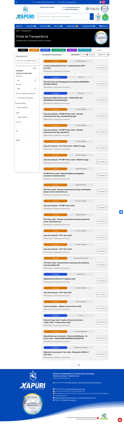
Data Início (19, 76)
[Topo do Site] (120, 420)
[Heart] (98, 418)
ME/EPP (18, 140)
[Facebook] (100, 2)
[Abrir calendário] (35, 80)
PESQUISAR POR (21, 56)
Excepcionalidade (20, 103)
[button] (31, 26)
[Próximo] (83, 365)
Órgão (17, 112)
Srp (17, 131)
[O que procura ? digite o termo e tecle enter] (92, 16)
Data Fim (18, 84)
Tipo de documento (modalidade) (25, 93)
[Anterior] (67, 365)
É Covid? (18, 122)
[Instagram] (103, 2)
